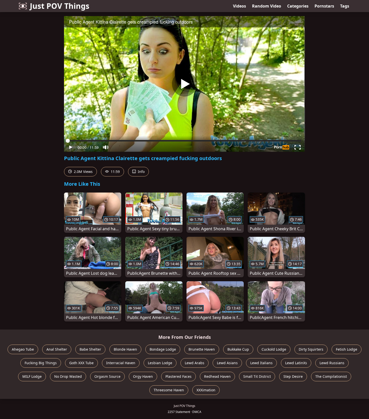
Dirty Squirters (311, 349)
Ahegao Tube (23, 349)
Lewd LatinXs (296, 362)
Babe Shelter (90, 349)
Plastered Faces (178, 376)
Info (141, 171)
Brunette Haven (202, 349)
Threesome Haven (169, 390)
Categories (298, 6)
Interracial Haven (120, 362)
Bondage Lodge (163, 349)
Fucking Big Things (41, 362)
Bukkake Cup (238, 349)
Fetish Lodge (346, 349)
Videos (239, 6)
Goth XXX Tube (81, 362)
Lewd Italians (261, 362)
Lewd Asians (227, 362)
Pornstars (324, 6)
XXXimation (206, 390)
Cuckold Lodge (274, 349)
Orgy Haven (143, 376)
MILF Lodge (32, 376)
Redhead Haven (217, 376)
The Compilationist (331, 376)
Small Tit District (257, 376)
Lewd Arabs (194, 362)
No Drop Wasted (68, 376)
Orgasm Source (107, 376)
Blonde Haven (125, 349)
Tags (344, 6)
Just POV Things (59, 6)
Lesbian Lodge (160, 362)
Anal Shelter (56, 349)
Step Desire (293, 376)
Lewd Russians (332, 362)
